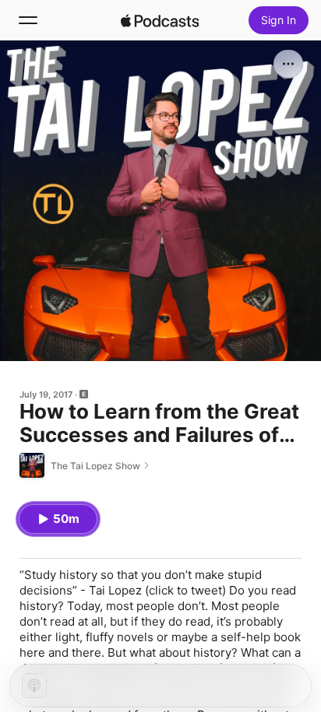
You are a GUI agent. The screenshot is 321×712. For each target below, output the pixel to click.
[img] (159, 20)
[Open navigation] (28, 20)
